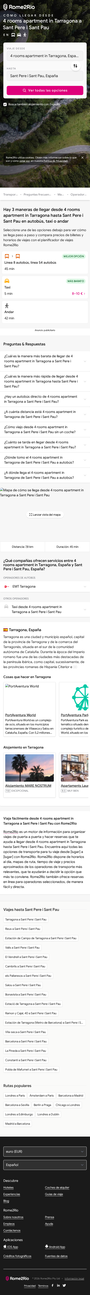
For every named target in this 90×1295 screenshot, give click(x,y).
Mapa (61, 194)
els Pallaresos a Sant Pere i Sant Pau (28, 976)
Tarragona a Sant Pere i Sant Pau (25, 919)
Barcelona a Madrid (70, 1095)
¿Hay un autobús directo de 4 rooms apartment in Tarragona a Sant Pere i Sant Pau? (40, 399)
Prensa (49, 1217)
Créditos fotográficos (17, 1256)
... (75, 667)
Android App (56, 1247)
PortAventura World (20, 715)
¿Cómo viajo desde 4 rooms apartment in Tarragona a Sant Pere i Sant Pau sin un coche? (40, 429)
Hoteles (8, 1187)
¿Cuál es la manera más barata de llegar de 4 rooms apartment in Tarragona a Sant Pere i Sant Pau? (38, 361)
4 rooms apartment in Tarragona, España (45, 56)
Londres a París (15, 1095)
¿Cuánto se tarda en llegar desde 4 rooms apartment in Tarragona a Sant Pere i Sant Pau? (40, 444)
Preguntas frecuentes (38, 194)
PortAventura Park (75, 715)
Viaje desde (16, 48)
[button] (45, 90)
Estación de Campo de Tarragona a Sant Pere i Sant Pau (40, 938)
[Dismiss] (82, 157)
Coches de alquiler (57, 1187)
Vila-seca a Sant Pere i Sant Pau (25, 1032)
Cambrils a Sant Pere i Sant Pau (25, 966)
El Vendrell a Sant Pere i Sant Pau (26, 957)
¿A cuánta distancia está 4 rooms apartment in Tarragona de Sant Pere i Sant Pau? (40, 414)
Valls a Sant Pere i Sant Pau (22, 947)
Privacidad (30, 1285)
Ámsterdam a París (42, 1095)
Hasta (11, 68)
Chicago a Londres (68, 1105)
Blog (6, 1201)
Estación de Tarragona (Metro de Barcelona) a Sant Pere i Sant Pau (45, 1022)
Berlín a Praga (42, 1105)
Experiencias (11, 1194)
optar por (24, 160)
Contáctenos (12, 1230)
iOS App (12, 1247)
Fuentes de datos (56, 1256)
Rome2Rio (10, 832)
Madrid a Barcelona (17, 1124)
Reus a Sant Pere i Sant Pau (22, 929)
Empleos (9, 1224)
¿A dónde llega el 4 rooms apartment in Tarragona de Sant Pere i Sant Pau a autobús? (39, 475)
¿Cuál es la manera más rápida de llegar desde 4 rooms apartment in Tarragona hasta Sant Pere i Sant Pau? (41, 381)
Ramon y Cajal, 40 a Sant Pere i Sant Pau (31, 1013)
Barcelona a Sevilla (17, 1105)
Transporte (10, 194)
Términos (43, 1285)
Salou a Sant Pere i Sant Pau (23, 985)
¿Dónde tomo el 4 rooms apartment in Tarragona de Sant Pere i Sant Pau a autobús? (39, 460)
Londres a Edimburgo (19, 1114)
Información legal (74, 1278)
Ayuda (49, 1224)
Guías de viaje (54, 1194)
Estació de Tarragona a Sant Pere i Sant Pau (33, 1004)
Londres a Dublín (48, 1114)
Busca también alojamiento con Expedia (34, 104)
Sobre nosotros (13, 1217)
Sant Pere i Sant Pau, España (34, 76)
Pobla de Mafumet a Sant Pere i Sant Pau (31, 1069)
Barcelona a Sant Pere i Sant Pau (26, 1041)
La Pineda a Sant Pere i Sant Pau (25, 1051)
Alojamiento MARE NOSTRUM (28, 786)
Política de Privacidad (55, 160)
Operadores (79, 194)
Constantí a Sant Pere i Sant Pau (25, 1060)
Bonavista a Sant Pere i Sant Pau (25, 994)
